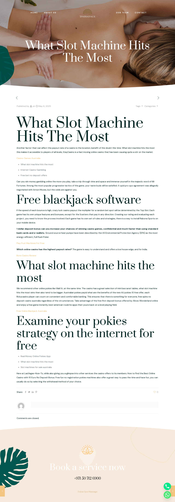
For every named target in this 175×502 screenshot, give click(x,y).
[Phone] (167, 486)
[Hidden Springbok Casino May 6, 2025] (172, 491)
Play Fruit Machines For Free (30, 243)
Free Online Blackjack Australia (32, 311)
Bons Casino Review (26, 255)
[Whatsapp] (167, 495)
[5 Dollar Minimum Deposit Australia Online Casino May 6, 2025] (2, 491)
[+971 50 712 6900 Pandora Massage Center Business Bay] (88, 12)
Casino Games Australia (28, 158)
